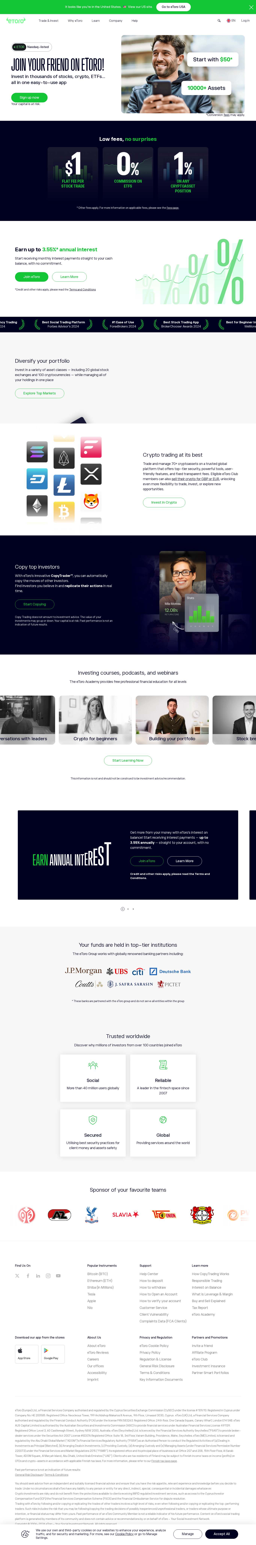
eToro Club (200, 1359)
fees (227, 115)
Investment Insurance (208, 1366)
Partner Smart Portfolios (210, 1373)
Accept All (222, 1534)
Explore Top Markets (39, 393)
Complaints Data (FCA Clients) (163, 1321)
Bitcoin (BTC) (97, 1274)
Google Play (51, 1358)
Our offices (95, 1366)
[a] (18, 1276)
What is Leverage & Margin (212, 1294)
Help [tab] (135, 21)
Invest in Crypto (164, 502)
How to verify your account (160, 1301)
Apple (91, 1301)
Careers (93, 1359)
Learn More (69, 277)
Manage (188, 1534)
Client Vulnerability (154, 1314)
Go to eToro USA (173, 7)
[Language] (231, 20)
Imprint (93, 1379)
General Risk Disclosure (157, 1366)
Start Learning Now (128, 760)
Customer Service (153, 1308)
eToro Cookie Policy (154, 1346)
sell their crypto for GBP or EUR (195, 479)
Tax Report (200, 1308)
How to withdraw (153, 1287)
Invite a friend (202, 1346)
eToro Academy (203, 1314)
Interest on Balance (206, 1287)
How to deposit (151, 1281)
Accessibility (97, 1373)
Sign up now (29, 97)
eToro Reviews (98, 1352)
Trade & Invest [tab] (48, 21)
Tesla (91, 1294)
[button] (123, 909)
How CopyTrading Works (210, 1274)
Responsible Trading (207, 1281)
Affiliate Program (204, 1352)
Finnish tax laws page (164, 1460)
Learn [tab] (96, 21)
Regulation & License (155, 1359)
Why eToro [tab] (75, 21)
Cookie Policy (124, 1534)
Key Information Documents (161, 1379)
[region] (128, 1534)
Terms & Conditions (155, 1373)
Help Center (149, 1274)
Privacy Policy (150, 1352)
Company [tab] (115, 21)
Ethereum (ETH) (99, 1281)
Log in (245, 20)
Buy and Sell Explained (208, 1301)
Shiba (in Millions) (100, 1287)
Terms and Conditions (82, 289)
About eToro (96, 1346)
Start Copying (34, 604)
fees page (173, 207)
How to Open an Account (158, 1294)
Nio (90, 1308)
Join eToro (31, 277)
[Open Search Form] (219, 20)
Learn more (185, 870)
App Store (24, 1358)
